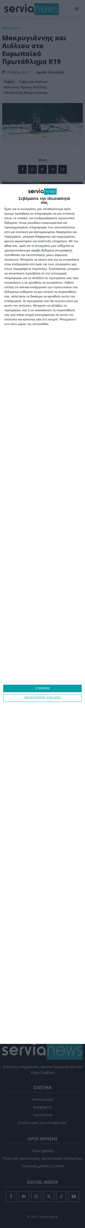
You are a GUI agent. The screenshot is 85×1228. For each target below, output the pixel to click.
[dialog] (42, 614)
